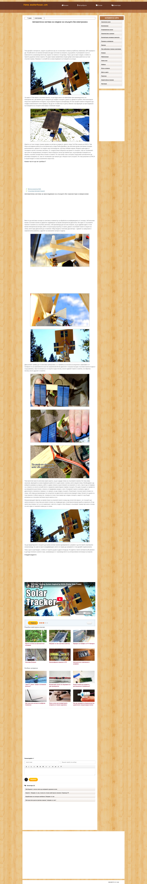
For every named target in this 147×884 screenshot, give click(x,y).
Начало (65, 5)
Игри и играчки (105, 68)
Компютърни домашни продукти (110, 37)
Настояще (104, 83)
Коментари (117, 5)
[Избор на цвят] (49, 767)
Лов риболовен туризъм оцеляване (111, 49)
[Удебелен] (26, 767)
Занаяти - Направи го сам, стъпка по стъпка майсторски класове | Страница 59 (47, 793)
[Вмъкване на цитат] (55, 767)
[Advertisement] (60, 35)
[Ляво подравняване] (37, 767)
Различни (104, 76)
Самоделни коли (106, 22)
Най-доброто (82, 5)
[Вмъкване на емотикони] (46, 767)
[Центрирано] (40, 767)
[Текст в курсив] (29, 767)
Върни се (33, 623)
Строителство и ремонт (107, 33)
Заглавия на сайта (112, 18)
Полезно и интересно (107, 41)
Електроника (104, 26)
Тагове (100, 5)
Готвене (103, 53)
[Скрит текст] (52, 767)
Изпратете (33, 779)
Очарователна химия (107, 29)
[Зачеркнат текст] (34, 767)
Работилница (104, 56)
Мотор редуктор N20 (34, 189)
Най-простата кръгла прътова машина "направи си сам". (40, 800)
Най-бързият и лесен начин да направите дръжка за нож (41, 789)
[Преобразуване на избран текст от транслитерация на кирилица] (58, 767)
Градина (103, 45)
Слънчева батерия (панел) (36, 191)
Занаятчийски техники (107, 80)
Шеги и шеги (104, 72)
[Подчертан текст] (31, 767)
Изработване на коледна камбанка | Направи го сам (39, 796)
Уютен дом (104, 60)
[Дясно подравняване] (43, 767)
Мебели (103, 64)
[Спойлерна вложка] (61, 767)
